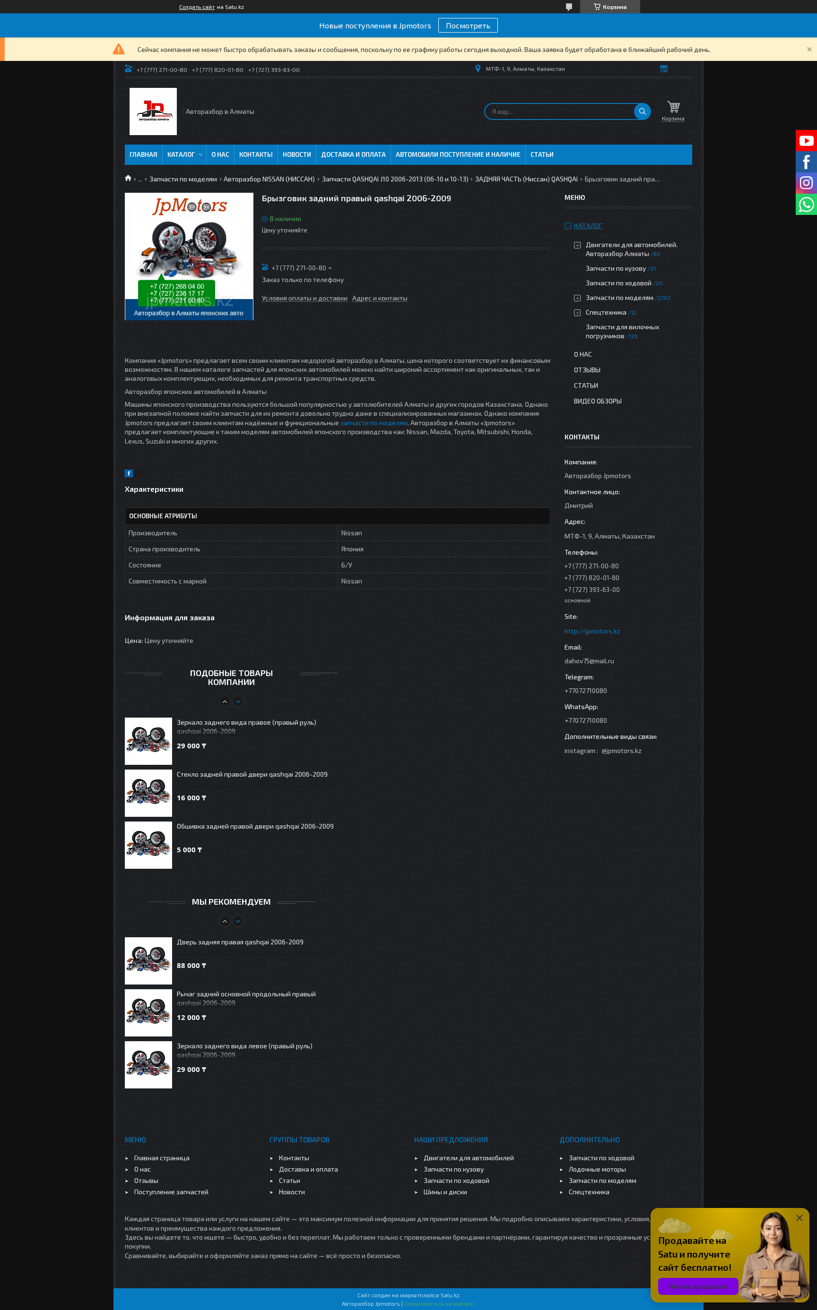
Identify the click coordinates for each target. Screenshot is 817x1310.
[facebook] (129, 475)
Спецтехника (606, 312)
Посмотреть (468, 25)
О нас (220, 154)
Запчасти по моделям (183, 179)
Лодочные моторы (597, 1169)
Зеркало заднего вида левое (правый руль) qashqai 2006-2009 (245, 1050)
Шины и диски (445, 1192)
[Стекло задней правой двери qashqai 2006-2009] (148, 793)
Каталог (181, 154)
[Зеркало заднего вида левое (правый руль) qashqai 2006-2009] (148, 1064)
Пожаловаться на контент (439, 1303)
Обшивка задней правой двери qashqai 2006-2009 (255, 826)
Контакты (256, 154)
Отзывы (587, 370)
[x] (139, 475)
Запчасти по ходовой (619, 283)
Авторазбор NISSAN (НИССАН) (269, 179)
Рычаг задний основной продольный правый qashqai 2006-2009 (246, 998)
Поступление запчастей (171, 1192)
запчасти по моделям (374, 423)
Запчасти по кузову (616, 268)
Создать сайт (197, 6)
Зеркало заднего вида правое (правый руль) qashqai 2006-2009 (246, 726)
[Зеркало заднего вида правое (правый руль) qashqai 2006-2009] (148, 741)
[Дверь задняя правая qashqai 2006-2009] (148, 961)
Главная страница (162, 1158)
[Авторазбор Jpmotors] (153, 111)
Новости (297, 154)
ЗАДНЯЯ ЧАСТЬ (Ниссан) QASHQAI (526, 179)
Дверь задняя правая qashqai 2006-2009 (240, 942)
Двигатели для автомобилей (469, 1158)
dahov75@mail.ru (589, 661)
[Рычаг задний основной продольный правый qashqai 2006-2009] (148, 1012)
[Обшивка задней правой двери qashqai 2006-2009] (148, 845)
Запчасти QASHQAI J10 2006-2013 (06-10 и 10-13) (395, 179)
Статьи (542, 154)
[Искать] (642, 111)
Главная (143, 154)
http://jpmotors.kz (592, 631)
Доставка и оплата (353, 154)
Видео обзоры (598, 401)
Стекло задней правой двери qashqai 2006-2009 (252, 774)
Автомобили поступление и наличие (458, 154)
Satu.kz (450, 1295)
